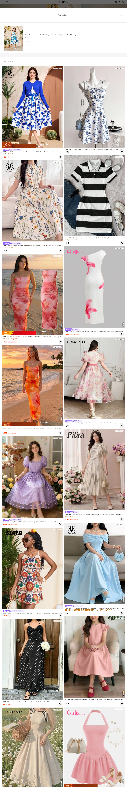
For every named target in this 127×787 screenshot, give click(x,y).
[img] (32, 145)
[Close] (122, 15)
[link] (12, 150)
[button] (60, 157)
